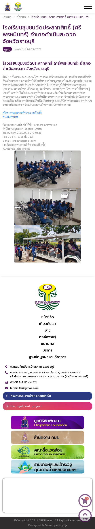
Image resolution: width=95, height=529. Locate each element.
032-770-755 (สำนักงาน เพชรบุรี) (66, 376)
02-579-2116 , (20, 373)
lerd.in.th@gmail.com (24, 388)
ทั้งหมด (21, 17)
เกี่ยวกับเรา (47, 323)
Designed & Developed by (46, 525)
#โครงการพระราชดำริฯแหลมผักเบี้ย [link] (22, 112)
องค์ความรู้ (47, 337)
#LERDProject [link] (10, 116)
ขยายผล (47, 343)
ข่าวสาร (7, 17)
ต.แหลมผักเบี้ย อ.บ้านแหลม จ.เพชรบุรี (32, 367)
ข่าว (48, 330)
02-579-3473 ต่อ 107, (45, 373)
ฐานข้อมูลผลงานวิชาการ (47, 357)
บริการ (48, 350)
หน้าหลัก (47, 317)
